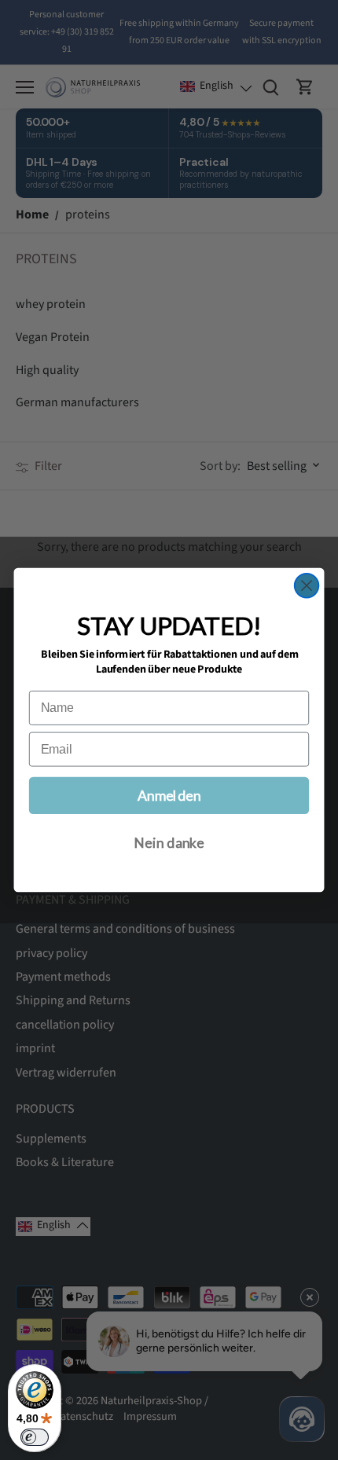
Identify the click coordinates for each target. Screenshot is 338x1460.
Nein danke (169, 843)
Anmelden (169, 795)
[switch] (34, 1437)
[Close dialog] (307, 586)
